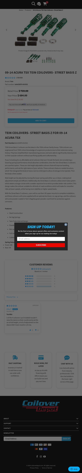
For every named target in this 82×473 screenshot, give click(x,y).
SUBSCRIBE (41, 245)
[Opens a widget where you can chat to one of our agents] (74, 469)
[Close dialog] (66, 224)
